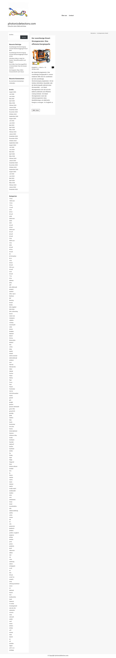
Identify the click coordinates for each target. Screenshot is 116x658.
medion (11, 493)
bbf (10, 298)
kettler (11, 451)
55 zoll (11, 269)
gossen (11, 404)
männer (11, 484)
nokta (10, 515)
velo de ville (12, 608)
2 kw (10, 209)
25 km (11, 227)
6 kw (10, 271)
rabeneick (12, 550)
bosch (11, 313)
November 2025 (13, 112)
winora (11, 632)
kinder (11, 455)
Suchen (11, 34)
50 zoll (11, 265)
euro (10, 362)
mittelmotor (12, 499)
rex (10, 557)
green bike (12, 408)
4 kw (10, 242)
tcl (10, 588)
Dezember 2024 (13, 136)
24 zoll (11, 225)
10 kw (10, 198)
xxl (10, 641)
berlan (11, 304)
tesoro (11, 592)
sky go (11, 575)
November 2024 (13, 138)
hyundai (11, 442)
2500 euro (12, 229)
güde (10, 415)
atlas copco (12, 293)
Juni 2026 (12, 96)
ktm (10, 470)
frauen (11, 386)
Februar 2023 (12, 185)
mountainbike (13, 506)
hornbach (11, 439)
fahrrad (11, 364)
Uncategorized (13, 605)
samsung (11, 561)
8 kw (10, 278)
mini (10, 497)
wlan (10, 634)
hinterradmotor (13, 431)
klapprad (11, 462)
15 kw (10, 205)
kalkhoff (11, 444)
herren (11, 428)
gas (10, 400)
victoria (11, 612)
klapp (10, 459)
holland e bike (13, 435)
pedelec (11, 530)
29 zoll (11, 236)
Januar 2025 (12, 134)
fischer (11, 373)
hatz (10, 420)
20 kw (10, 211)
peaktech (11, 528)
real (10, 555)
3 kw (10, 238)
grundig (11, 413)
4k (10, 254)
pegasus (11, 535)
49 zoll (11, 251)
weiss (10, 623)
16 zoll (11, 207)
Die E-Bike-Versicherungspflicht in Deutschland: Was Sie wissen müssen (18, 66)
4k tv (10, 258)
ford (10, 384)
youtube (11, 643)
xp (10, 639)
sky (10, 572)
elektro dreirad (13, 355)
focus (10, 382)
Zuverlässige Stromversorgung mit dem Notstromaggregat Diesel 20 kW (18, 54)
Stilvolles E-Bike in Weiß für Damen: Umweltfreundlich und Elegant (17, 60)
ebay (10, 349)
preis (10, 541)
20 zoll (11, 214)
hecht (10, 422)
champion (12, 318)
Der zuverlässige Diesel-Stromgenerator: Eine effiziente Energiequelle (41, 41)
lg (9, 473)
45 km (11, 249)
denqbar (11, 331)
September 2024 (13, 143)
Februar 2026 (12, 105)
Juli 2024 (11, 147)
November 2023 (13, 165)
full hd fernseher (13, 393)
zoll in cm (11, 648)
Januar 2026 (12, 107)
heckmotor (12, 424)
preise (11, 544)
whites (11, 628)
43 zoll (11, 247)
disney (11, 338)
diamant (11, 333)
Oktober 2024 (13, 140)
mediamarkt (12, 490)
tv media (11, 603)
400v (10, 245)
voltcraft (11, 617)
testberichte (12, 597)
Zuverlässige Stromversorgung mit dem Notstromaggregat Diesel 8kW (18, 48)
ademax (11, 280)
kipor (10, 457)
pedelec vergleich (14, 532)
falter (10, 369)
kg (10, 453)
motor (10, 504)
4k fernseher (12, 256)
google (11, 402)
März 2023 (12, 182)
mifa (10, 495)
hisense (11, 433)
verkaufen (12, 610)
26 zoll (11, 231)
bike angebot (12, 307)
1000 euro (12, 200)
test (10, 594)
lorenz (11, 475)
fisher (10, 375)
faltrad (11, 371)
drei (10, 344)
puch (10, 548)
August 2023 (12, 171)
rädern (11, 552)
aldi (10, 285)
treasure (11, 601)
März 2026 (12, 103)
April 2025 (12, 127)
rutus (10, 559)
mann (10, 482)
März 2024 (12, 156)
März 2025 (12, 129)
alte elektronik (13, 287)
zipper (11, 645)
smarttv (11, 579)
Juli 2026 (11, 94)
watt (10, 621)
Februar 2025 (12, 131)
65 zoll (11, 273)
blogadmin (34, 67)
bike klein (12, 309)
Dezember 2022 (13, 189)
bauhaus (11, 296)
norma (11, 517)
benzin (11, 302)
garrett (11, 397)
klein (10, 464)
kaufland (11, 448)
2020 (10, 220)
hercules (11, 426)
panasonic (12, 526)
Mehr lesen (36, 110)
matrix (11, 486)
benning (11, 300)
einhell (11, 353)
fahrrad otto (12, 366)
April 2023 (12, 180)
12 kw (10, 203)
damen (11, 329)
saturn (11, 563)
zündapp (11, 650)
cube (10, 327)
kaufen (11, 446)
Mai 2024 (11, 151)
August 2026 (12, 92)
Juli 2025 (11, 120)
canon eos (12, 316)
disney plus (12, 340)
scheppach (12, 566)
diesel (41, 67)
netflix (11, 513)
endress (11, 360)
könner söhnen (13, 466)
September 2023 (13, 169)
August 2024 (12, 145)
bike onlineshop (13, 311)
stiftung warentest (14, 583)
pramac (11, 539)
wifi (10, 630)
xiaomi (11, 636)
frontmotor (12, 389)
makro (11, 479)
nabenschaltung (13, 510)
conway (11, 322)
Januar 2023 (12, 187)
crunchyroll (12, 324)
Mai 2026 (11, 98)
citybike (11, 320)
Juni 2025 (12, 123)
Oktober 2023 (13, 167)
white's (11, 625)
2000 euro (12, 218)
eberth (11, 351)
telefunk (11, 590)
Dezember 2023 (13, 162)
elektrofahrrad (13, 358)
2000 (10, 216)
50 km (11, 262)
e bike (11, 347)
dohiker (11, 342)
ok (10, 521)
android (11, 291)
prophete (11, 546)
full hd (11, 391)
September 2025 (13, 116)
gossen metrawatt (14, 406)
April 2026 (12, 100)
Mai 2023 (11, 178)
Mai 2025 (11, 125)
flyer (10, 380)
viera (10, 614)
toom (10, 599)
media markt (12, 488)
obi (10, 519)
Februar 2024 (12, 158)
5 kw (10, 260)
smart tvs (11, 577)
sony (10, 581)
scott (10, 568)
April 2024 (12, 154)
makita (11, 477)
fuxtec (11, 395)
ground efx (12, 411)
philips (11, 537)
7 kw (10, 276)
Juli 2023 (11, 174)
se (10, 570)
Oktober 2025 (13, 114)
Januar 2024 (12, 160)
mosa (10, 501)
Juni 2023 (12, 176)
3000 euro (12, 240)
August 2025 (12, 118)
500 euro (11, 267)
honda (11, 437)
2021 (10, 223)
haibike (11, 417)
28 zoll (11, 234)
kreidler (11, 468)
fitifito (11, 378)
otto (10, 524)
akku (10, 282)
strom (10, 586)
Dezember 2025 (13, 109)
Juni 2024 (12, 149)
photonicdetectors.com (22, 23)
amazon (11, 289)
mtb (10, 508)
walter (11, 619)
